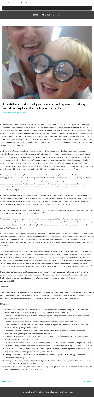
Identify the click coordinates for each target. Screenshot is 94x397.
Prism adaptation (9, 113)
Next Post (89, 381)
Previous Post (6, 381)
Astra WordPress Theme (63, 392)
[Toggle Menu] (88, 8)
